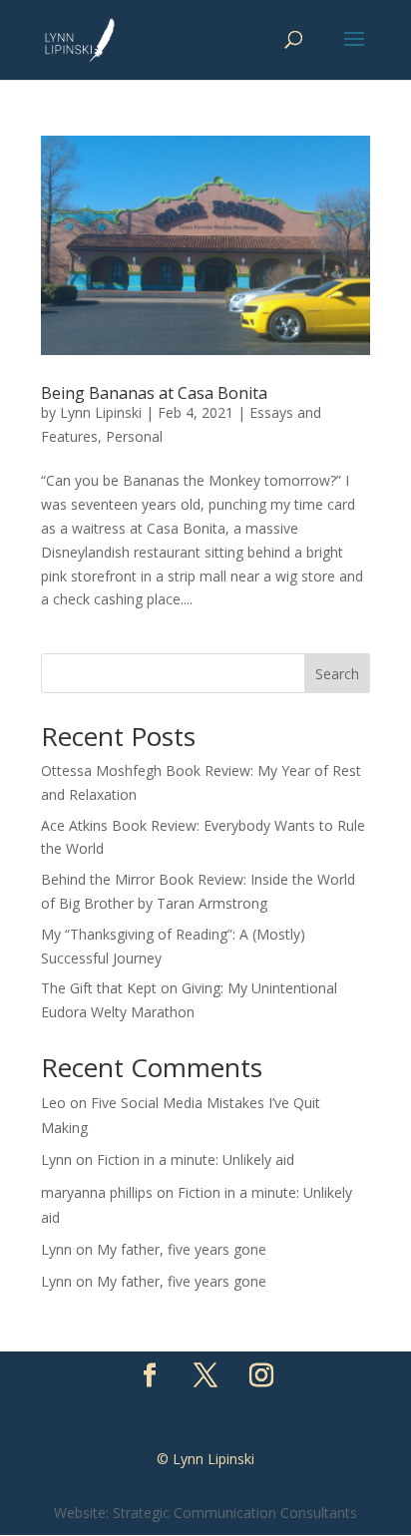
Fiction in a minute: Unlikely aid (195, 1159)
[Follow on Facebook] (150, 1375)
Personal (134, 436)
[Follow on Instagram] (261, 1375)
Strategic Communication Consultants (235, 1512)
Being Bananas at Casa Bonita (154, 393)
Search (337, 673)
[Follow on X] (205, 1375)
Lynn (56, 1159)
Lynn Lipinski (101, 412)
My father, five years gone (181, 1249)
